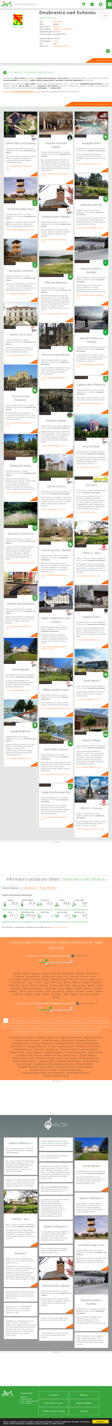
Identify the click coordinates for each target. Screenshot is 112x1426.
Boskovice (36, 973)
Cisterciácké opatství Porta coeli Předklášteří (42, 1072)
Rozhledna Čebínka (42, 1064)
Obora (25, 985)
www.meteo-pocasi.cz (58, 927)
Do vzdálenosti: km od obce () (45, 1003)
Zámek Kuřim (47, 1066)
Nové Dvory (14, 985)
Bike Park (40, 1031)
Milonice (77, 982)
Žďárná (74, 994)
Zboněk (45, 994)
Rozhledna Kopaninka (70, 1069)
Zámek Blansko (18, 1046)
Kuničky (90, 979)
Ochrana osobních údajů (53, 1411)
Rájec (68, 985)
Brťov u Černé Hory (52, 973)
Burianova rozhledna (75, 1052)
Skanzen (80, 733)
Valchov (70, 991)
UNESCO (80, 546)
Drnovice (74, 976)
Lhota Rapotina (18, 982)
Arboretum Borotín (84, 1064)
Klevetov (73, 979)
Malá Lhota (56, 982)
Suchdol (97, 988)
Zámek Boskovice (50, 1040)
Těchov (21, 991)
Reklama (84, 1395)
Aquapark (9, 724)
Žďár (66, 994)
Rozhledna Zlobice (46, 1058)
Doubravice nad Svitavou (67, 12)
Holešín (84, 976)
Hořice (93, 976)
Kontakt (84, 1411)
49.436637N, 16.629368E (62, 29)
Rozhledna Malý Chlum (47, 1037)
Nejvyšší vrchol (27, 1031)
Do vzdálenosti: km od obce (47, 955)
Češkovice (19, 976)
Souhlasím (100, 1421)
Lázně (80, 673)
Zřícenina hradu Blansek (47, 1049)
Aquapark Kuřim (47, 1061)
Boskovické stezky (20, 1043)
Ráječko (91, 985)
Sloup (60, 988)
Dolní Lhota (62, 976)
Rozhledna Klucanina (28, 1066)
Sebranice (16, 988)
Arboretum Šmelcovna (42, 1043)
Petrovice (43, 985)
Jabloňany (37, 979)
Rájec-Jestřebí (79, 985)
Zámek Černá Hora (92, 1037)
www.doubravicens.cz (61, 46)
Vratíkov (29, 994)
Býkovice (80, 973)
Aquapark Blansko (37, 1046)
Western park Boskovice (87, 1043)
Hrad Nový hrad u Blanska (29, 1055)
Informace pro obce (53, 1403)
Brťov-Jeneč (68, 973)
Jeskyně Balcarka (34, 1052)
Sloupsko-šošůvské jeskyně (61, 1046)
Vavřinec (80, 991)
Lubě (30, 982)
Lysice (46, 982)
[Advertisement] (56, 859)
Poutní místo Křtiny (64, 1066)
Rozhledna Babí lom (89, 1058)
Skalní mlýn (50, 988)
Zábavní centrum (10, 596)
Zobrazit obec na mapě (21, 92)
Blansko (56, 27)
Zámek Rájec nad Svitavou (21, 1037)
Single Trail (9, 458)
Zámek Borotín (24, 1064)
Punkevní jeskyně (68, 1049)
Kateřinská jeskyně (88, 1049)
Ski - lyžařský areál (82, 261)
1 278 (55, 41)
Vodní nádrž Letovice (67, 1058)
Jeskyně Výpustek (84, 1066)
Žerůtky (95, 994)
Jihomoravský (58, 22)
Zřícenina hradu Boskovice (27, 1040)
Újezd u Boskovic (35, 991)
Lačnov (99, 979)
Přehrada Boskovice (23, 1049)
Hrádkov (26, 979)
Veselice (99, 991)
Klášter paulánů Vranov (23, 1058)
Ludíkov (38, 982)
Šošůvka (69, 988)
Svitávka (13, 991)
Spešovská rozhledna (71, 1037)
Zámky (10, 136)
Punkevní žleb (57, 985)
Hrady (45, 543)
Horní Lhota (14, 979)
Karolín (63, 979)
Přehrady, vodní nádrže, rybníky (51, 275)
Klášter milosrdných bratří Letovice (61, 1055)
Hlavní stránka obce (103, 60)
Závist (37, 994)
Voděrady (18, 994)
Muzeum (10, 662)
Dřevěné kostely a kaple (48, 209)
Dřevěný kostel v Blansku (87, 1046)
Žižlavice (56, 997)
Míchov (67, 982)
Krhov (82, 979)
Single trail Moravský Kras (24, 1061)
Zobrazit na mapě (20, 230)
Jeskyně (45, 136)
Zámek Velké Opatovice (77, 1072)
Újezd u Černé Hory (54, 991)
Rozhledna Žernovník (86, 1040)
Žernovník (84, 994)
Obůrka (33, 985)
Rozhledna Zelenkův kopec (56, 1075)
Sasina (100, 985)
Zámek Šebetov (87, 1055)
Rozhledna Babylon (54, 1052)
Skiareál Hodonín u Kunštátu (44, 1069)
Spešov (78, 988)
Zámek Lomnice (91, 1061)
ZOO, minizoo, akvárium (84, 478)
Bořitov (26, 973)
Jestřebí (55, 979)
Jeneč (46, 979)
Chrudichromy (33, 976)
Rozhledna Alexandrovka (69, 1061)
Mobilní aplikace (84, 1403)
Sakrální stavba (45, 611)
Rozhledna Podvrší (64, 1043)
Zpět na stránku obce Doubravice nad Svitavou (93, 104)
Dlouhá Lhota (48, 976)
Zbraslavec (56, 994)
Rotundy (96, 1026)
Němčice (97, 982)
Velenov (90, 991)
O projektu (53, 1395)
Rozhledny (10, 202)
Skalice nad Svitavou (32, 988)
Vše (5, 1020)
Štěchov (87, 988)
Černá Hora (91, 973)
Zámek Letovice (95, 1052)
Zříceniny (9, 389)
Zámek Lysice (67, 1040)
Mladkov (87, 982)
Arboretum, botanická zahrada (16, 526)
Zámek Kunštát (16, 1052)
